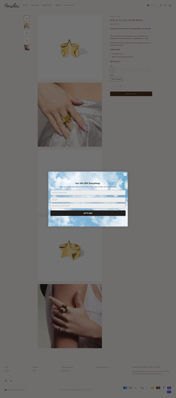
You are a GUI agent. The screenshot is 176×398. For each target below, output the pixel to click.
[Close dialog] (125, 174)
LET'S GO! (88, 213)
